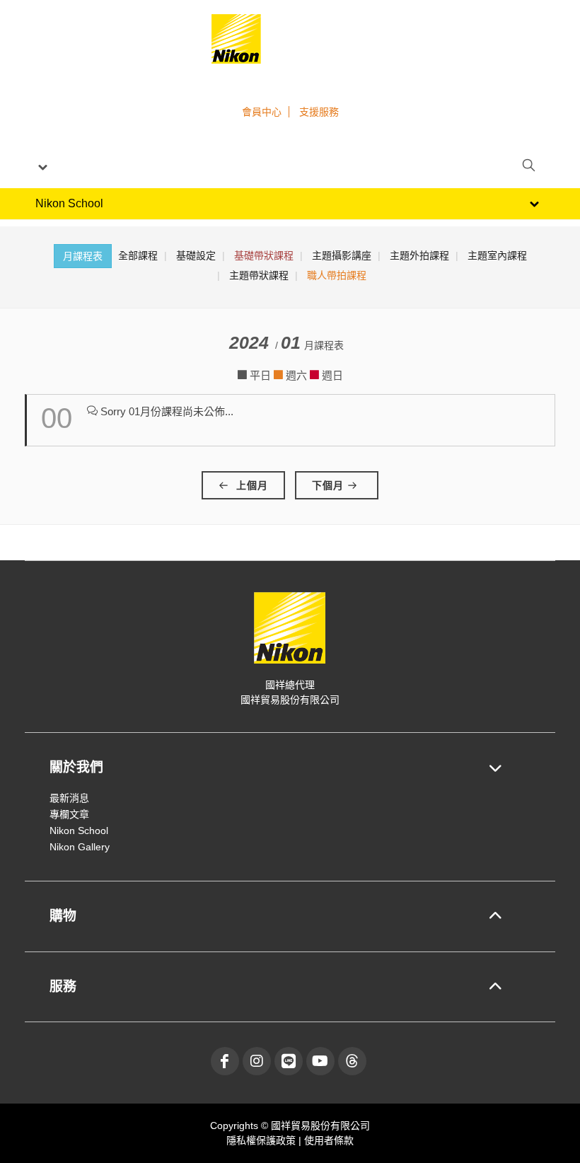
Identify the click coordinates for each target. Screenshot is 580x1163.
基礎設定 (196, 255)
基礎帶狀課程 (264, 255)
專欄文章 (69, 814)
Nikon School (79, 830)
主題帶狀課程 (259, 275)
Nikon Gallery (80, 846)
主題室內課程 (497, 255)
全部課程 (138, 255)
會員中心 (262, 111)
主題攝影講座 (341, 255)
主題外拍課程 (419, 255)
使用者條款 (329, 1140)
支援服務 (319, 111)
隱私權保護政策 (262, 1140)
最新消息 (69, 798)
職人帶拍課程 (336, 275)
